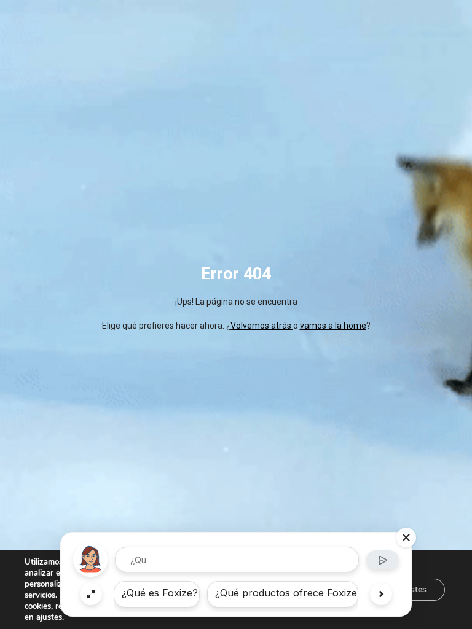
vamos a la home (333, 325)
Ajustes (412, 589)
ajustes (49, 617)
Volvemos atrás (261, 325)
